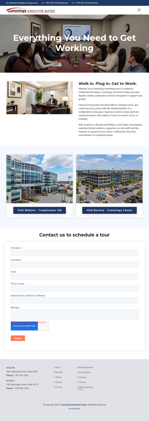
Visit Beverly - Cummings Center (109, 210)
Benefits (59, 372)
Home (58, 367)
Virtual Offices (84, 372)
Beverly (58, 387)
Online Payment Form (85, 388)
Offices (58, 377)
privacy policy (74, 408)
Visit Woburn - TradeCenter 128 (40, 210)
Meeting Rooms (85, 367)
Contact (82, 382)
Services (82, 377)
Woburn (58, 382)
